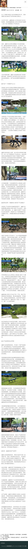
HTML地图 (24, 546)
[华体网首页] (3, 3)
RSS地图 (19, 546)
